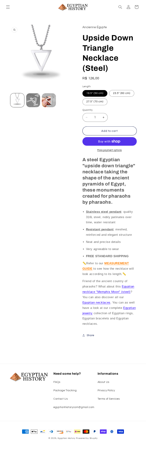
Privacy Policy (106, 390)
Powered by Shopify (87, 438)
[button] (8, 7)
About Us (103, 382)
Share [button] (90, 335)
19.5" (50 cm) (95, 93)
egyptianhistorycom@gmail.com (73, 407)
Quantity (87, 110)
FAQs (56, 382)
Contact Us (60, 399)
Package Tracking (65, 390)
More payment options (109, 150)
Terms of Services (109, 399)
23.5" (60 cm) (121, 93)
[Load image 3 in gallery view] (49, 100)
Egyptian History (66, 438)
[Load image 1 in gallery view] (17, 100)
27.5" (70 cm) (95, 101)
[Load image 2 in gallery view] (33, 100)
